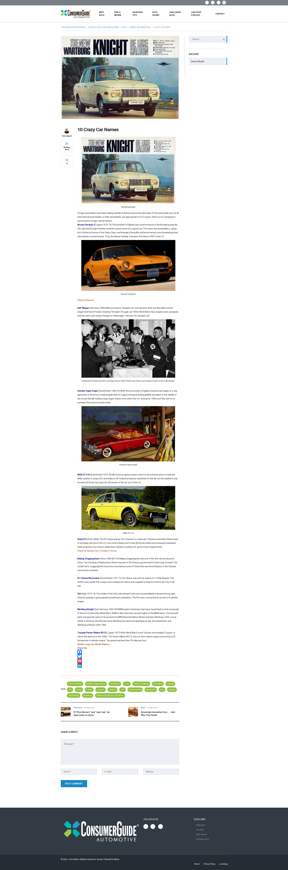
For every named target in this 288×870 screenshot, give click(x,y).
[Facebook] (128, 652)
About (197, 864)
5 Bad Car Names (85, 300)
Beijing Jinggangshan (96, 684)
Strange (172, 689)
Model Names (135, 689)
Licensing (223, 864)
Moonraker (150, 689)
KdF (122, 689)
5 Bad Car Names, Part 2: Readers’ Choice (97, 551)
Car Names (115, 684)
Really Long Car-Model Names (93, 644)
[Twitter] (128, 656)
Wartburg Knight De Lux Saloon (110, 695)
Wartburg (88, 695)
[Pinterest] (128, 661)
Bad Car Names (75, 684)
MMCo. (117, 859)
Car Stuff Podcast (196, 13)
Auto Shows (155, 13)
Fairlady (170, 684)
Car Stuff (200, 830)
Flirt (70, 689)
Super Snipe (73, 695)
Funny (78, 689)
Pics (162, 689)
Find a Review (117, 13)
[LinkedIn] (128, 665)
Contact (220, 14)
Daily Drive (200, 825)
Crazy (126, 684)
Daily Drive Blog (175, 13)
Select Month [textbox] (197, 61)
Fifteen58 (107, 859)
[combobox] (208, 61)
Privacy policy (209, 864)
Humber (112, 689)
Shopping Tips (137, 13)
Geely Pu (100, 689)
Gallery (89, 689)
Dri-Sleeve (157, 684)
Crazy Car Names (141, 684)
